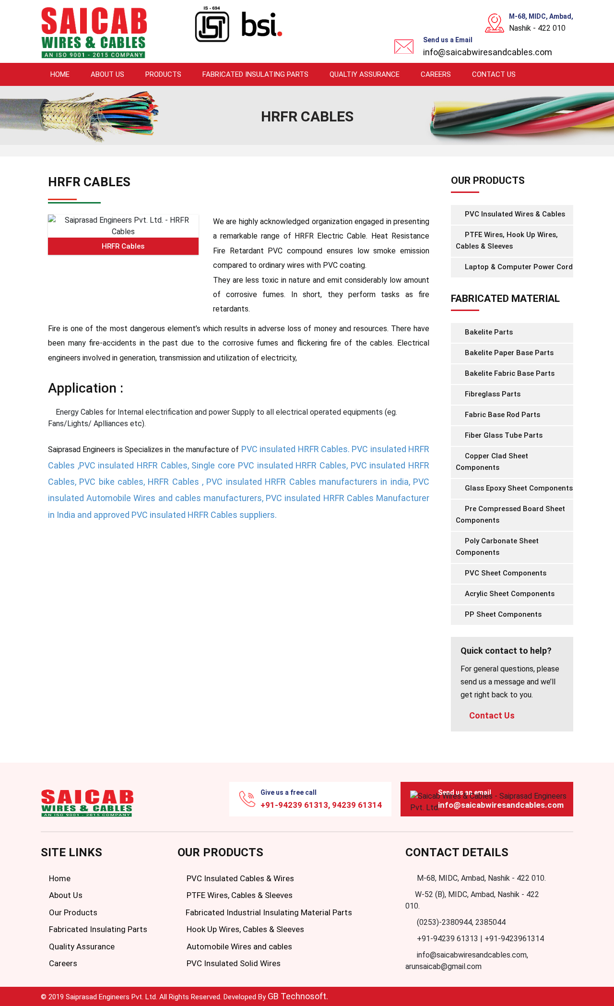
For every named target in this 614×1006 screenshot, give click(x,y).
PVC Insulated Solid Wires (233, 963)
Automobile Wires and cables (238, 946)
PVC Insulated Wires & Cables (514, 214)
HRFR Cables (123, 246)
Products (163, 74)
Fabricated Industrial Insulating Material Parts (268, 912)
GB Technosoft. (298, 996)
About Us (107, 74)
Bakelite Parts (488, 332)
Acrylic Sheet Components (509, 593)
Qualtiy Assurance (365, 74)
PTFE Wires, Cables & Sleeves (239, 895)
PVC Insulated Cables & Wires (239, 878)
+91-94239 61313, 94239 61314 (321, 805)
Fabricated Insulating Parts (255, 74)
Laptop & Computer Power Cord (518, 267)
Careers (436, 74)
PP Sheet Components (502, 614)
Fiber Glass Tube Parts (503, 435)
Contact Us (494, 74)
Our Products (72, 912)
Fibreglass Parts (491, 394)
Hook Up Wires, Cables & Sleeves (244, 929)
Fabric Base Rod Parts (501, 414)
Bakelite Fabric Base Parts (509, 373)
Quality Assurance (81, 946)
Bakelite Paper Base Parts (508, 352)
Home (60, 74)
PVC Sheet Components (504, 573)
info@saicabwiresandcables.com (487, 52)
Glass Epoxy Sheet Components (518, 488)
